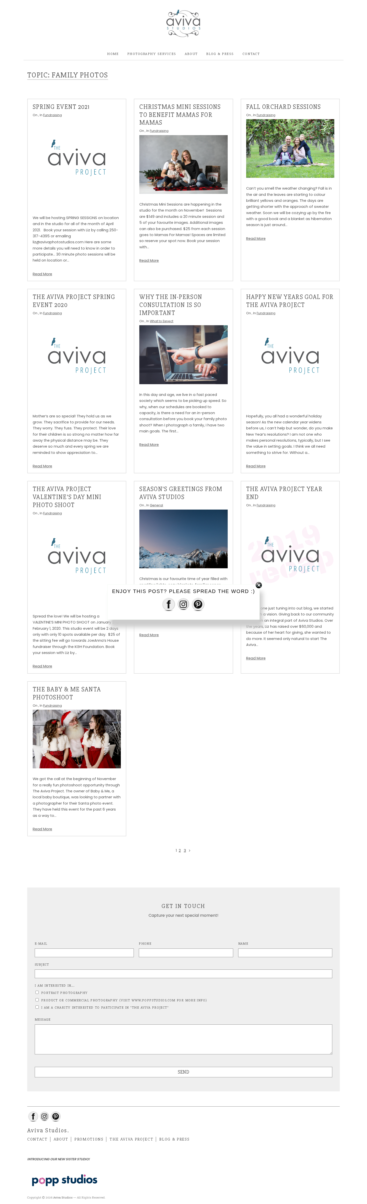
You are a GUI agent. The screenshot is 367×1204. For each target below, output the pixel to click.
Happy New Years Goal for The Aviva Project (290, 301)
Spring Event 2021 (61, 107)
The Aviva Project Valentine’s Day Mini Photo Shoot (67, 497)
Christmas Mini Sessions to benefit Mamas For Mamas (180, 115)
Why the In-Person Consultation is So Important (170, 305)
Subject (42, 964)
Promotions (89, 1139)
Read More (42, 274)
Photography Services (151, 53)
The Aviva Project (131, 1139)
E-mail (41, 943)
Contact (251, 53)
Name (243, 943)
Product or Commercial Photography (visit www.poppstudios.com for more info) (124, 1000)
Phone (145, 943)
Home (113, 53)
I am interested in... (54, 985)
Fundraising (52, 115)
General (156, 505)
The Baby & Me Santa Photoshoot (67, 693)
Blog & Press (220, 53)
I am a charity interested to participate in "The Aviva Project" (105, 1007)
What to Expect (161, 321)
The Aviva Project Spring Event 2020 (74, 301)
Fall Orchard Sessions (283, 107)
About (191, 53)
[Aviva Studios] (183, 23)
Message (43, 1019)
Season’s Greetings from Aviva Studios (180, 493)
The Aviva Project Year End (284, 493)
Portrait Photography (64, 993)
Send (183, 1072)
